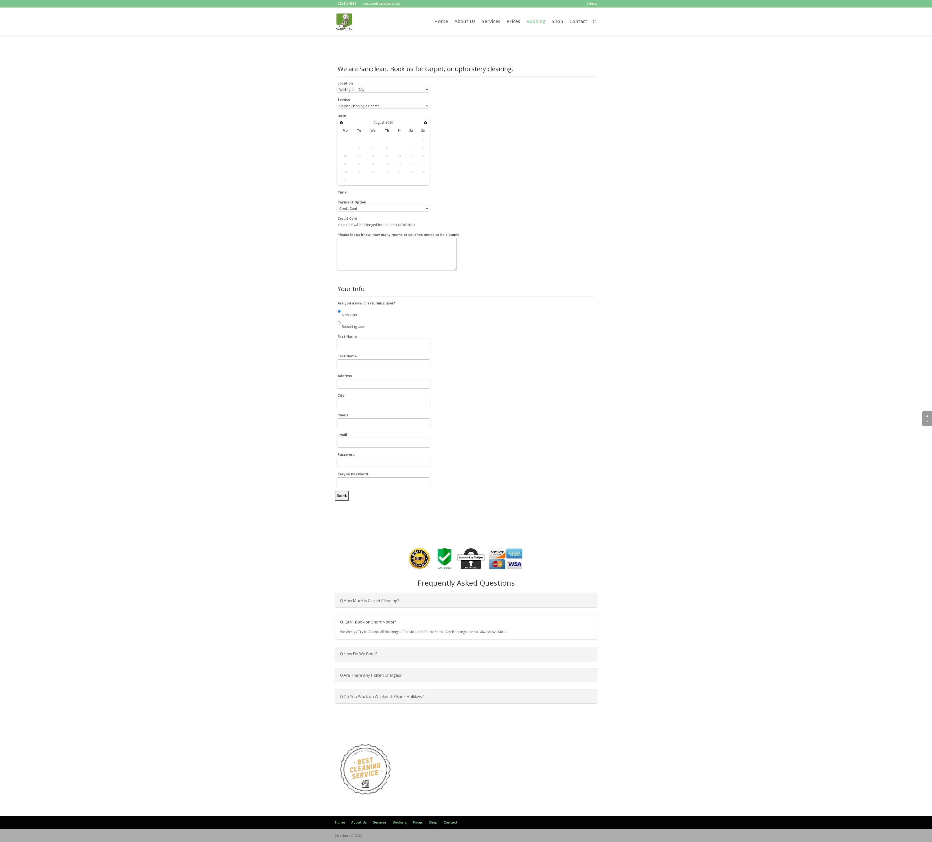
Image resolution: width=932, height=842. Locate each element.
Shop (557, 22)
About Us (464, 22)
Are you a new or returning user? (366, 303)
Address (345, 375)
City (341, 395)
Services (491, 22)
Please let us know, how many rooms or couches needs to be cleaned (398, 234)
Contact (578, 22)
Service (344, 99)
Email (342, 434)
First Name (347, 336)
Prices (513, 22)
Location (345, 83)
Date (342, 115)
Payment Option (352, 202)
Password (346, 454)
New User (349, 314)
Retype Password (353, 474)
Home (441, 22)
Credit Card (347, 218)
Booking (535, 22)
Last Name (347, 356)
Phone (343, 415)
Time (342, 192)
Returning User (353, 326)
